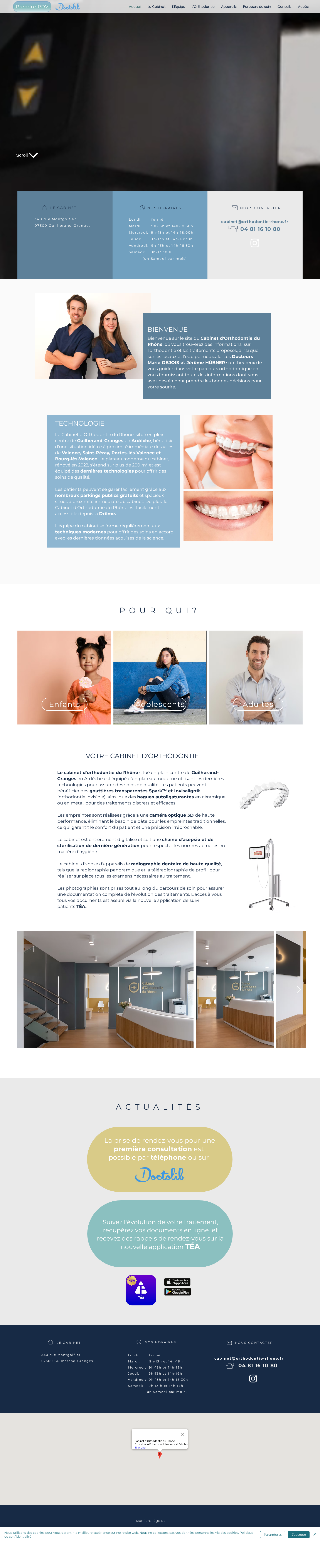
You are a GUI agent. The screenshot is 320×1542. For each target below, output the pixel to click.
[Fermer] (314, 1535)
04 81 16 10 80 (260, 229)
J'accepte (299, 1535)
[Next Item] (298, 990)
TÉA (80, 906)
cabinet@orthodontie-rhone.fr (254, 221)
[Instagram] (255, 243)
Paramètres (273, 1535)
